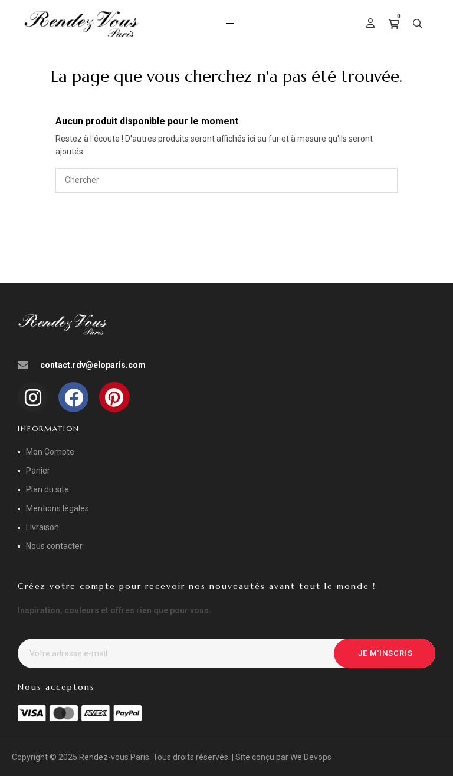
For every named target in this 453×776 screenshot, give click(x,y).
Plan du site (47, 489)
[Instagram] (33, 397)
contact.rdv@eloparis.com (93, 365)
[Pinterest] (114, 397)
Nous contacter (54, 546)
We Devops (310, 757)
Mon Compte (50, 451)
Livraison (42, 527)
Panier (38, 470)
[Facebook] (73, 397)
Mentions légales (57, 508)
